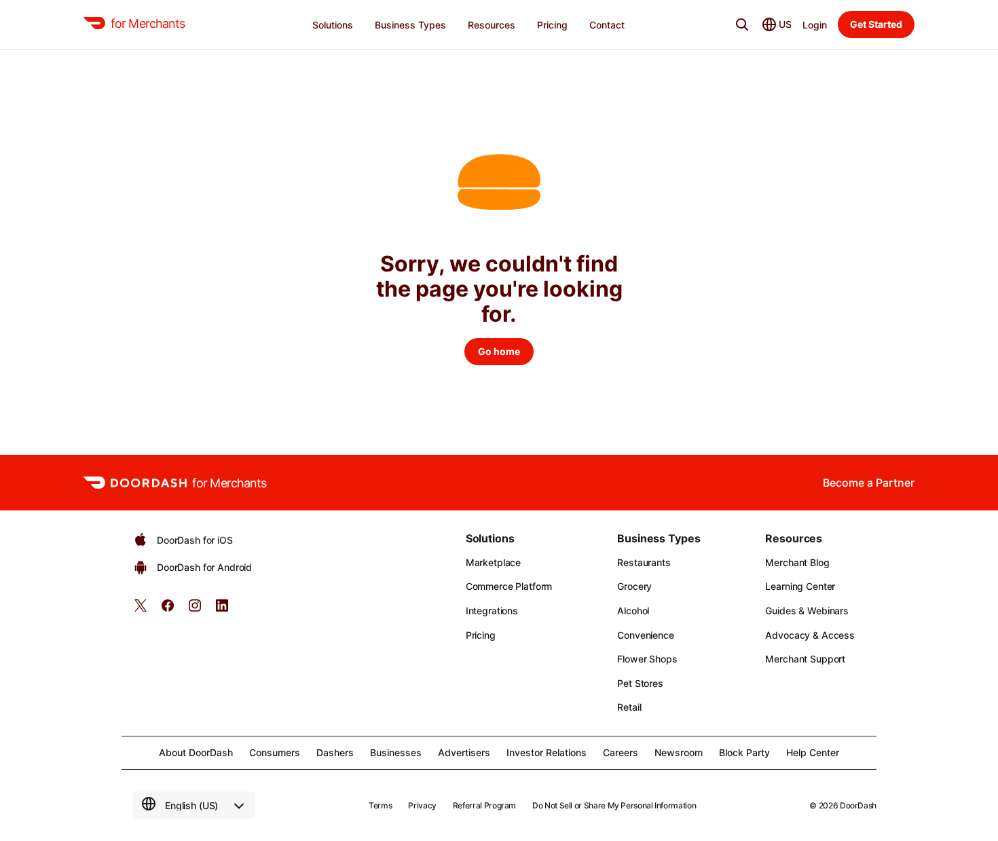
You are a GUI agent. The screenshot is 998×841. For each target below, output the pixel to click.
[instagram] (195, 610)
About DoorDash (196, 752)
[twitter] (140, 610)
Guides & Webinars (807, 610)
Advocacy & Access (810, 635)
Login (814, 25)
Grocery (634, 586)
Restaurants (643, 562)
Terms (380, 805)
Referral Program (484, 805)
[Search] (742, 24)
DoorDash (858, 805)
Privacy (422, 805)
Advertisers (464, 752)
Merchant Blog (797, 562)
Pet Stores (640, 683)
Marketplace (493, 562)
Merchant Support (805, 659)
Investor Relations (546, 752)
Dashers (335, 752)
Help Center (812, 752)
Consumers (274, 752)
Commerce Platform (509, 586)
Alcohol (633, 610)
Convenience (645, 635)
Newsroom (678, 752)
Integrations (492, 610)
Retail (629, 707)
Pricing (481, 635)
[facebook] (168, 610)
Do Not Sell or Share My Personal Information (614, 805)
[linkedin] (222, 610)
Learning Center (800, 586)
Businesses (396, 752)
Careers (620, 752)
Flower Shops (647, 659)
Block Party (744, 752)
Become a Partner (868, 482)
